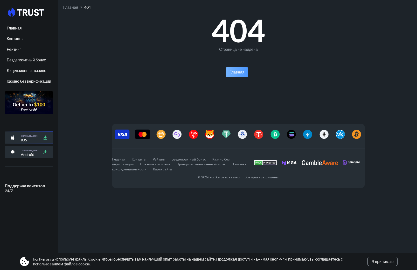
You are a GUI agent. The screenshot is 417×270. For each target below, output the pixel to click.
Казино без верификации (29, 81)
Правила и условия (155, 164)
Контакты (15, 38)
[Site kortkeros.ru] (29, 12)
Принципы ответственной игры (201, 164)
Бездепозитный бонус (26, 60)
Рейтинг (14, 49)
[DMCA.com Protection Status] (268, 164)
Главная (14, 28)
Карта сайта (162, 169)
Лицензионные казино (26, 70)
